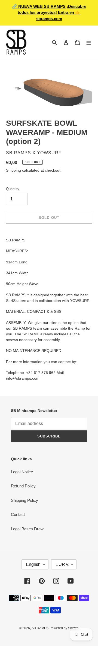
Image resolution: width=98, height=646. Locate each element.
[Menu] (88, 42)
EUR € (62, 564)
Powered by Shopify (64, 628)
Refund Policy (23, 486)
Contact (18, 514)
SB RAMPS (40, 628)
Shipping (13, 170)
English (33, 564)
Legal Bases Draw (27, 529)
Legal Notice (22, 471)
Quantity (12, 189)
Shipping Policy (24, 500)
